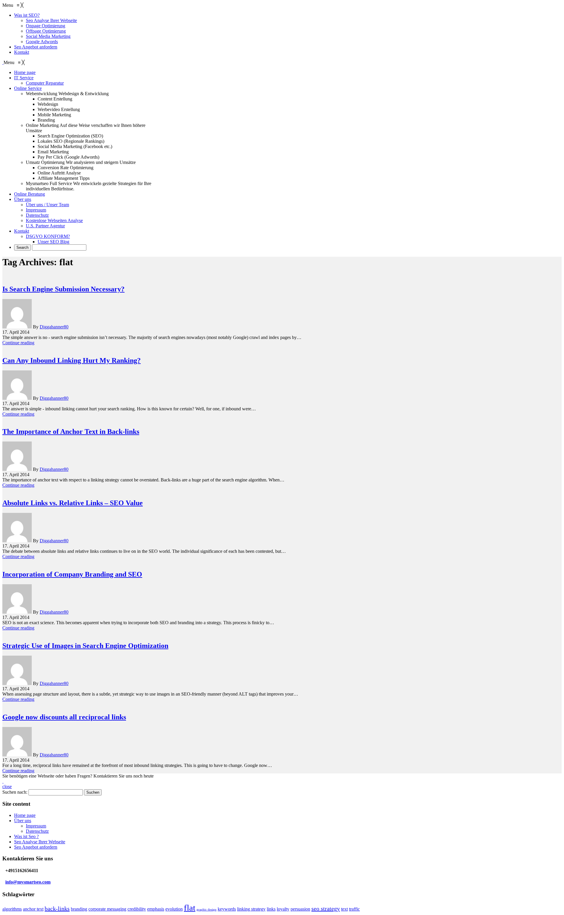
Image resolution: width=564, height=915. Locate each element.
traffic (354, 909)
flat (189, 907)
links (271, 909)
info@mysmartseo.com (28, 881)
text (344, 909)
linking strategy (251, 909)
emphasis (155, 909)
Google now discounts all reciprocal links (64, 717)
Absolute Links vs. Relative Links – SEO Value (72, 503)
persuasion (300, 909)
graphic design (206, 909)
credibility (136, 909)
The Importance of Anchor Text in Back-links (70, 431)
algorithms (12, 909)
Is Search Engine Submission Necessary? (63, 289)
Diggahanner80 (54, 326)
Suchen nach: (14, 792)
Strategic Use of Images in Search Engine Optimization (85, 645)
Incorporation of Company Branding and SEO (72, 574)
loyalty (283, 909)
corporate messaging (107, 909)
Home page (25, 815)
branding (79, 909)
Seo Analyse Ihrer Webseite (39, 841)
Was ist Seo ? (26, 836)
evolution (174, 909)
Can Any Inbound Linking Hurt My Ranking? (71, 360)
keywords (227, 909)
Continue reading (18, 342)
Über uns (22, 820)
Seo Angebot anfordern (35, 847)
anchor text (33, 909)
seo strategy (325, 908)
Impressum (36, 825)
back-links (57, 908)
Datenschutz (37, 831)
